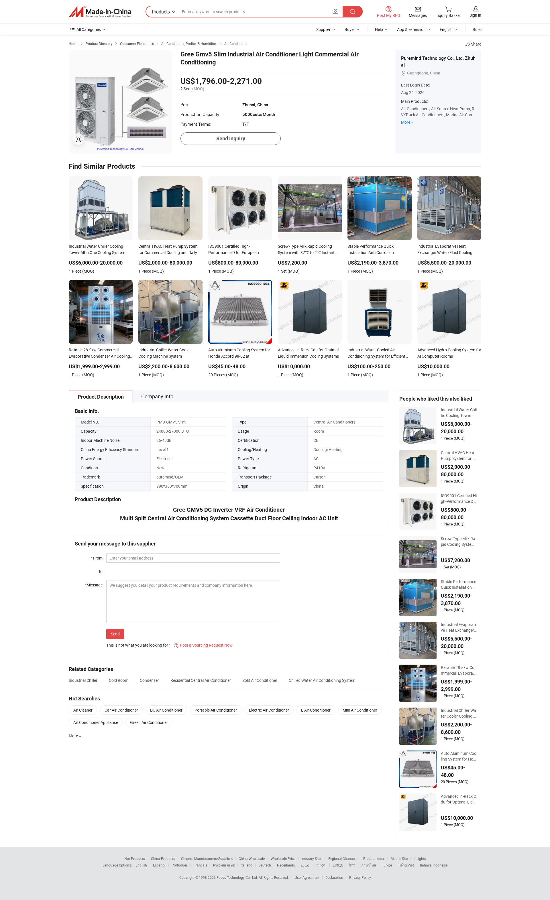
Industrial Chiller (83, 680)
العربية (305, 865)
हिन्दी (352, 865)
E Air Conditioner (316, 710)
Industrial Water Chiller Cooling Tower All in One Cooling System (459, 412)
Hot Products (134, 858)
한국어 (321, 865)
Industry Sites (311, 858)
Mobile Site (399, 858)
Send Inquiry (230, 138)
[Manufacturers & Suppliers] (100, 12)
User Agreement (307, 877)
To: (100, 571)
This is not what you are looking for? (138, 645)
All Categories (88, 29)
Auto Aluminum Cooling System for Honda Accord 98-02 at (458, 756)
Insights (420, 858)
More (405, 122)
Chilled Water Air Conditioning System (322, 680)
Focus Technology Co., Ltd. (238, 877)
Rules (477, 29)
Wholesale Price (283, 858)
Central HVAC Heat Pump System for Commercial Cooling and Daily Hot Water (458, 455)
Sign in (475, 15)
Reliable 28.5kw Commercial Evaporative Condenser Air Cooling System (458, 670)
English (141, 865)
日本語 (338, 865)
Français (200, 865)
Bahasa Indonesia (434, 865)
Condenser (149, 680)
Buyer (350, 29)
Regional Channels (342, 858)
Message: (94, 585)
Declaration (334, 877)
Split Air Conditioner (259, 680)
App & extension (411, 29)
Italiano (246, 865)
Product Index (374, 858)
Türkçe (387, 865)
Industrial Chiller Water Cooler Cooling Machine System (459, 713)
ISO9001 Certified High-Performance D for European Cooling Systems (459, 498)
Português (180, 865)
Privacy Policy (360, 877)
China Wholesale (252, 858)
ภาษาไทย (368, 865)
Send (115, 634)
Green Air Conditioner (149, 722)
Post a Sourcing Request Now (203, 645)
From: (97, 558)
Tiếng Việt (406, 865)
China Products (163, 858)
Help (379, 29)
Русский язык (224, 865)
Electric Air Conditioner (269, 710)
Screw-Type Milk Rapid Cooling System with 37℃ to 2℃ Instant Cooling (458, 541)
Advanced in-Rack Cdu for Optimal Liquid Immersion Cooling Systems (458, 799)
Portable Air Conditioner (216, 710)
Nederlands (286, 865)
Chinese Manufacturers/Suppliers (207, 858)
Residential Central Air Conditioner (200, 680)
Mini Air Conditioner (360, 710)
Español (159, 865)
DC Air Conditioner (166, 710)
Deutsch (264, 865)
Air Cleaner (83, 710)
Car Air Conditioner (121, 710)
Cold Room (118, 680)
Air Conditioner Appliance (95, 722)
